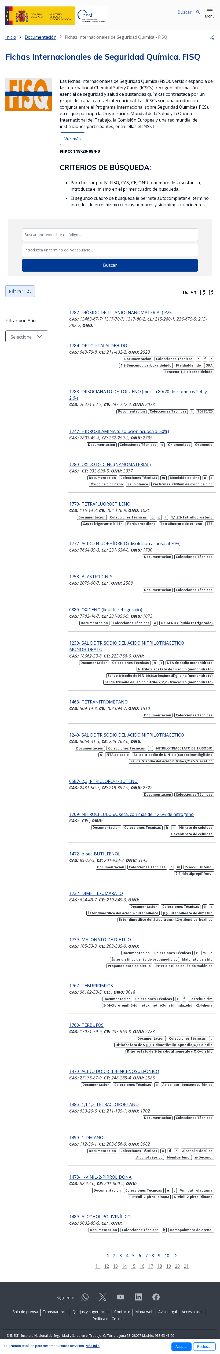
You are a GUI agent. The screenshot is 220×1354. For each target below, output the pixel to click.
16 (142, 1266)
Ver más (72, 139)
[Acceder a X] (102, 1299)
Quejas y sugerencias (90, 1311)
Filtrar (16, 291)
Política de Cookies (109, 1318)
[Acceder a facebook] (156, 1299)
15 (133, 1266)
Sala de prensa (25, 1311)
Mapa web (144, 1311)
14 (124, 1266)
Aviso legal (167, 1311)
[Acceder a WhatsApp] (85, 1299)
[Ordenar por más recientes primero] (185, 292)
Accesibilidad (193, 1311)
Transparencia (55, 1311)
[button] (210, 12)
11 (97, 1266)
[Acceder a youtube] (120, 1299)
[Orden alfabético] (202, 292)
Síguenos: (66, 1297)
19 (168, 1266)
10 (166, 1255)
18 (159, 1266)
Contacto (122, 1311)
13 (115, 1266)
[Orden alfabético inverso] (211, 292)
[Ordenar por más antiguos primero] (193, 292)
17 (150, 1266)
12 (106, 1266)
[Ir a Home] (56, 15)
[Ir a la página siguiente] (175, 1255)
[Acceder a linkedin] (138, 1299)
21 (186, 1266)
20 (177, 1266)
